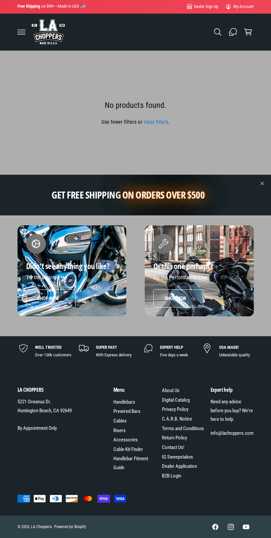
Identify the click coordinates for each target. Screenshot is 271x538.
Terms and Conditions (183, 428)
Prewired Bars (126, 411)
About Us (170, 390)
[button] (21, 32)
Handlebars (124, 402)
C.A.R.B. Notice (177, 419)
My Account (243, 6)
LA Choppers (41, 526)
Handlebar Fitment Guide (130, 463)
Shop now (47, 298)
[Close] (262, 183)
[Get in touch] (232, 32)
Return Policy (174, 438)
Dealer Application (179, 466)
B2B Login (171, 476)
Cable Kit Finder (128, 449)
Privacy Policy (175, 409)
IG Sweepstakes (177, 457)
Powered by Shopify (70, 526)
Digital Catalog (176, 400)
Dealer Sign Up (206, 6)
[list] (136, 351)
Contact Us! (173, 447)
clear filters (156, 122)
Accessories (125, 440)
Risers (119, 430)
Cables (120, 421)
